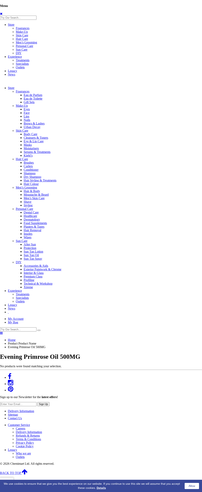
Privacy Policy (25, 442)
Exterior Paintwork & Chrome (42, 269)
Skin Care (22, 35)
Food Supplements (35, 223)
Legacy (12, 71)
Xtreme (28, 287)
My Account (15, 318)
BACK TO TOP (11, 473)
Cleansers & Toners (36, 137)
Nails (27, 120)
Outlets (20, 67)
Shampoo (30, 173)
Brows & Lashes (34, 123)
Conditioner (31, 169)
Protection (30, 248)
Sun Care (21, 49)
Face (27, 112)
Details (101, 487)
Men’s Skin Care (34, 198)
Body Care (30, 134)
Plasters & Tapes (34, 226)
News (11, 74)
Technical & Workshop (38, 283)
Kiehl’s (28, 155)
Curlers (28, 166)
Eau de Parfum (33, 95)
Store (11, 24)
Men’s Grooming (26, 42)
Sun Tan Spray (33, 258)
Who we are (23, 453)
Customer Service (19, 425)
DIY (19, 53)
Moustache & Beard (36, 194)
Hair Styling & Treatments (40, 180)
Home (12, 340)
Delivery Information (21, 411)
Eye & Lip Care (34, 141)
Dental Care (31, 212)
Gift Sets (29, 102)
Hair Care (22, 39)
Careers (20, 428)
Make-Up (22, 31)
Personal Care (24, 46)
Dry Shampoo (32, 176)
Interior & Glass (34, 273)
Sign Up (43, 404)
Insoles (28, 233)
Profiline (29, 280)
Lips (26, 116)
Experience (15, 56)
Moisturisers (31, 148)
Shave (27, 201)
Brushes (29, 162)
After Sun (30, 244)
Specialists (22, 63)
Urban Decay (32, 127)
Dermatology (32, 219)
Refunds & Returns (28, 435)
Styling (28, 205)
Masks (28, 144)
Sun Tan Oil (31, 255)
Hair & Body (32, 191)
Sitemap (13, 414)
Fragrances (22, 28)
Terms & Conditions (28, 439)
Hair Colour (31, 184)
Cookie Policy (25, 446)
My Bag (13, 322)
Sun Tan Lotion (33, 251)
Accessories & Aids (36, 265)
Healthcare (30, 216)
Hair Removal (32, 230)
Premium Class (33, 276)
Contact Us (15, 418)
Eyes (27, 109)
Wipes (27, 237)
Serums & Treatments (37, 152)
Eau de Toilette (33, 98)
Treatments (22, 60)
